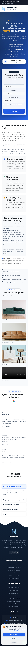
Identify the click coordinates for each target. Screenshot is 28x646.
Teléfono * (14, 90)
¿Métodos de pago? (11, 509)
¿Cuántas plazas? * (14, 97)
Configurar (14, 642)
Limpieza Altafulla (14, 604)
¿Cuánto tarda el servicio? (13, 486)
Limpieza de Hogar (14, 564)
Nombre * (14, 83)
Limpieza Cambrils (14, 593)
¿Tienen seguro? (10, 514)
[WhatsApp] (17, 552)
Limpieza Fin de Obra (14, 575)
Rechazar (14, 638)
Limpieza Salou (14, 590)
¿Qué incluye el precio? (12, 504)
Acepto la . (14, 104)
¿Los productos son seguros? (14, 500)
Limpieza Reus (14, 596)
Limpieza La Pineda (14, 598)
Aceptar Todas (14, 634)
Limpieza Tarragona (14, 587)
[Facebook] (10, 552)
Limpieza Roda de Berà (14, 606)
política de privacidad (17, 104)
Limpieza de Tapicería (14, 578)
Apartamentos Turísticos (14, 567)
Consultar (14, 111)
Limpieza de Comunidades (14, 573)
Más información (18, 630)
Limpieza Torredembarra (14, 601)
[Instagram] (14, 552)
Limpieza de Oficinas (14, 570)
